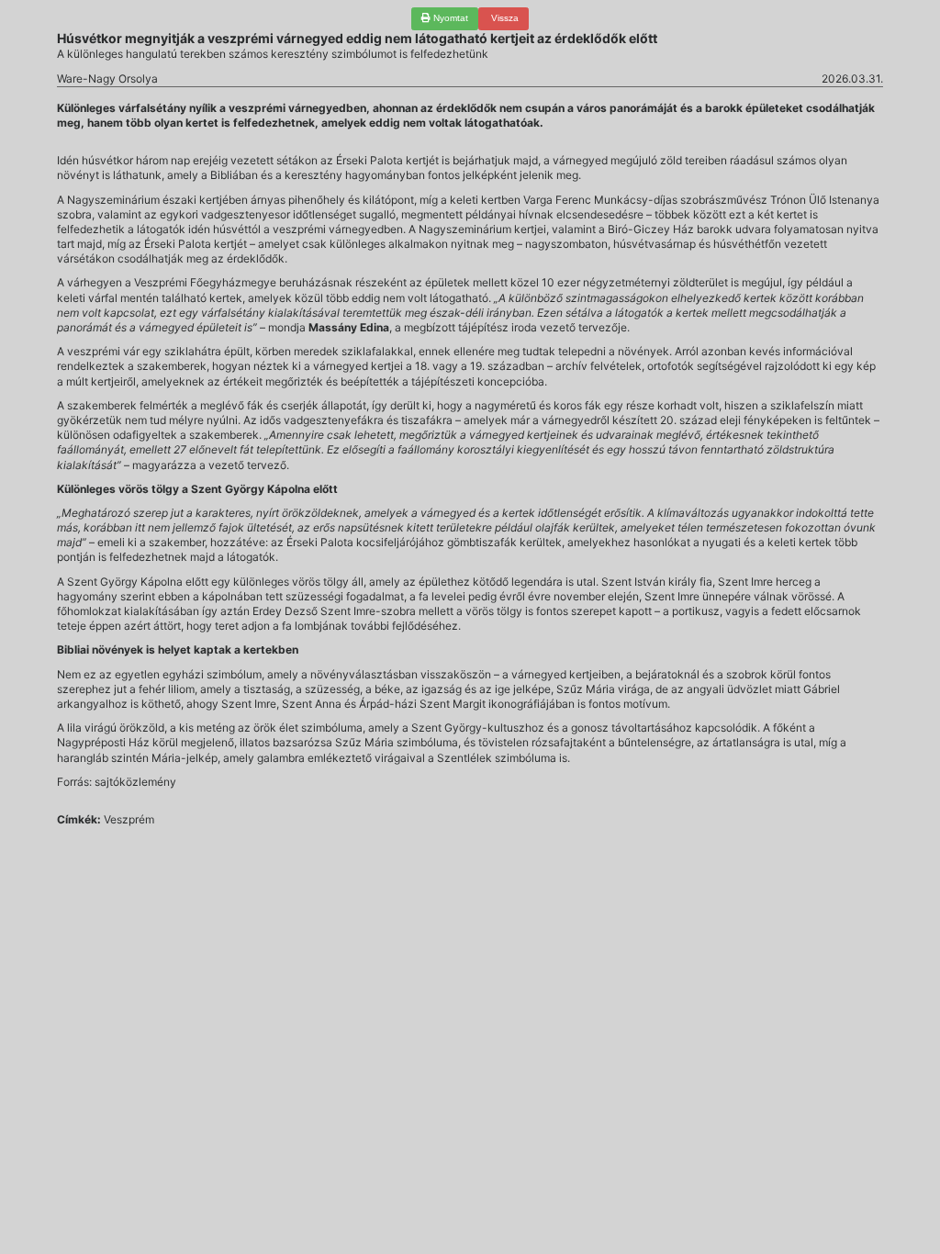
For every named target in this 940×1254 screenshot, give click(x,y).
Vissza (503, 18)
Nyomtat (449, 18)
